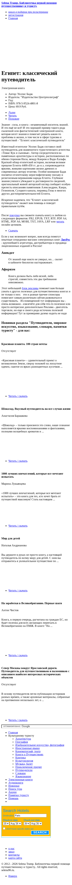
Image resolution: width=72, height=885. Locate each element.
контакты (14, 854)
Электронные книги (20, 779)
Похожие (13, 118)
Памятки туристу (18, 795)
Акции (12, 792)
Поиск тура (15, 788)
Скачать (13, 230)
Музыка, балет (24, 763)
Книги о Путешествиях (29, 754)
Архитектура (23, 738)
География (21, 741)
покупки (14, 215)
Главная (13, 732)
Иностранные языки (27, 748)
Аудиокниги (15, 782)
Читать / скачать (17, 396)
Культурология (24, 760)
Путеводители (24, 770)
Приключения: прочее (28, 766)
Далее (11, 112)
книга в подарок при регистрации (28, 11)
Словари (20, 773)
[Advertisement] (25, 44)
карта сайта (15, 857)
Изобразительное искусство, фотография (39, 745)
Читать (12, 115)
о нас (11, 848)
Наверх (12, 876)
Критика (20, 757)
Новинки (13, 785)
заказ (11, 851)
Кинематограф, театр (28, 751)
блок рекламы (30, 288)
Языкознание (23, 776)
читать (60, 221)
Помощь (13, 798)
